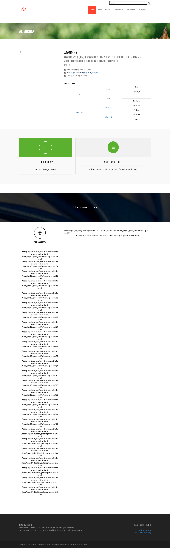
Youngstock (142, 9)
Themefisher (65, 544)
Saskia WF (86, 73)
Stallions (108, 9)
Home (92, 9)
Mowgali (94, 73)
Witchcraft (108, 117)
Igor (74, 73)
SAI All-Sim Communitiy (143, 532)
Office (100, 9)
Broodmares (119, 9)
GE (24, 9)
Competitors (131, 9)
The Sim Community (144, 530)
